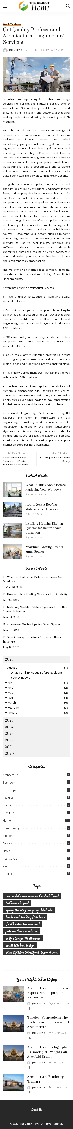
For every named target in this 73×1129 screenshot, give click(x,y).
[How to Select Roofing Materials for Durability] (12, 509)
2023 (9, 733)
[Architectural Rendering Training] (13, 1082)
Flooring (8, 805)
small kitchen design (20, 945)
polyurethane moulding (22, 931)
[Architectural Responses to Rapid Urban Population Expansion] (13, 994)
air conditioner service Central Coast (32, 896)
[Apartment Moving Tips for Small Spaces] (12, 551)
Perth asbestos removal (23, 924)
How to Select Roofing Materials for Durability (37, 594)
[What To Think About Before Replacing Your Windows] (12, 489)
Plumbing (9, 866)
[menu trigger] (6, 6)
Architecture (12, 24)
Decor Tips (9, 790)
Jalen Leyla (16, 49)
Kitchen (7, 835)
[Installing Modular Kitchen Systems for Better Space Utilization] (12, 530)
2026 (9, 659)
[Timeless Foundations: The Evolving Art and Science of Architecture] (13, 1023)
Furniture (8, 813)
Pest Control (10, 858)
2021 (9, 747)
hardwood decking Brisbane (25, 917)
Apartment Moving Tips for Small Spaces (34, 624)
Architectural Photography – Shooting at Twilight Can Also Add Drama (47, 1052)
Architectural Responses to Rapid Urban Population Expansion (47, 993)
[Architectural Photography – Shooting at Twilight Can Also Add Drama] (13, 1053)
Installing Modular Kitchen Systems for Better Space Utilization (44, 528)
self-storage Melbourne (23, 938)
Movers (7, 843)
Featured (8, 797)
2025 (9, 720)
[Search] (67, 6)
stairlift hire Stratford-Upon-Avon (31, 952)
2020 (9, 753)
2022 (9, 740)
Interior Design (11, 828)
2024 (9, 727)
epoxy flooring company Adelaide (29, 910)
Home (7, 820)
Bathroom (9, 782)
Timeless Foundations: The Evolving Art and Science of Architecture (48, 1022)
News (6, 851)
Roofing (8, 873)
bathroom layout (17, 903)
